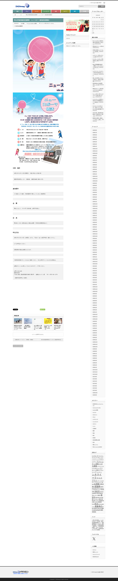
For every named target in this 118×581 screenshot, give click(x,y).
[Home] (15, 14)
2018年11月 (95, 344)
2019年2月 (95, 337)
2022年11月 (95, 233)
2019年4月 (95, 332)
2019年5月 (95, 330)
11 (94, 24)
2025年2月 (95, 171)
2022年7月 (95, 242)
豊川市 (99, 508)
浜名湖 (102, 489)
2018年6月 (95, 355)
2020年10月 (95, 291)
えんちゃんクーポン (97, 407)
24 (92, 28)
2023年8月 (95, 213)
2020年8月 (95, 295)
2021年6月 (95, 272)
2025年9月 (95, 155)
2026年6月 (95, 134)
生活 (56, 11)
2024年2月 (95, 199)
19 (96, 26)
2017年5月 (95, 385)
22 (101, 26)
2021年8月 (95, 268)
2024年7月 (95, 187)
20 (97, 26)
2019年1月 (95, 339)
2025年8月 (95, 157)
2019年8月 (95, 323)
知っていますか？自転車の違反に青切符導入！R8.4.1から (98, 42)
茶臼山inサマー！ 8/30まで (98, 46)
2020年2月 (95, 309)
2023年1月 (95, 229)
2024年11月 (95, 178)
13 (97, 24)
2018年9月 (95, 348)
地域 (17, 11)
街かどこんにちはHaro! (97, 446)
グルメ (27, 11)
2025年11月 (95, 150)
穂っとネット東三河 (97, 499)
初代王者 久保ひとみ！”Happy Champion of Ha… (57, 327)
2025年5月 (95, 164)
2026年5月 (95, 137)
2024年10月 (95, 180)
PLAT (93, 456)
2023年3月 (95, 224)
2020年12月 (95, 286)
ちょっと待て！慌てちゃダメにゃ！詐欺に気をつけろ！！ (98, 95)
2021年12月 (95, 259)
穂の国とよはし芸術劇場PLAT (98, 502)
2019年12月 (95, 314)
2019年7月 (95, 325)
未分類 (94, 437)
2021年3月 (95, 279)
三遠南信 (94, 428)
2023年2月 (95, 226)
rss (104, 3)
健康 (93, 430)
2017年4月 (95, 387)
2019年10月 (95, 318)
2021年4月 (95, 277)
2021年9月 (95, 265)
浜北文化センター (96, 489)
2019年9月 (95, 321)
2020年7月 (95, 298)
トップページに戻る (18, 345)
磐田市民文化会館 (99, 497)
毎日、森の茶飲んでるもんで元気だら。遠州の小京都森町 (98, 79)
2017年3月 (95, 390)
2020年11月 (95, 288)
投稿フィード (95, 551)
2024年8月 (95, 185)
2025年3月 (95, 169)
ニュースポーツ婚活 (32, 23)
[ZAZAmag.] (22, 8)
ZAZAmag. (57, 579)
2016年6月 (95, 394)
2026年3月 (95, 141)
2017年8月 (95, 378)
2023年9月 (95, 210)
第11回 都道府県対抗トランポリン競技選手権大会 (51, 339)
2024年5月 (95, 192)
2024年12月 (95, 176)
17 (92, 26)
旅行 (75, 11)
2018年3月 (95, 362)
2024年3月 (95, 196)
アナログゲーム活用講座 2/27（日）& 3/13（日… (48, 327)
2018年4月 (95, 360)
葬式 (100, 506)
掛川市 (93, 488)
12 (96, 24)
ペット (94, 426)
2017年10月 (95, 374)
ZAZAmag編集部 (19, 26)
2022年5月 (95, 247)
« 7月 (93, 32)
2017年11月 (95, 371)
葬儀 (96, 506)
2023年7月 (95, 215)
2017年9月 (95, 376)
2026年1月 (95, 146)
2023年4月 (95, 222)
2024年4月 (95, 194)
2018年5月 (95, 358)
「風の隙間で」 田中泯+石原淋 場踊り (28, 327)
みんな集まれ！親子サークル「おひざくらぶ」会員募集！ (38, 327)
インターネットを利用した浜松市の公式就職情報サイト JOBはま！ (98, 101)
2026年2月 (95, 143)
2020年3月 (95, 307)
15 (101, 24)
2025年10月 (95, 153)
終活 (96, 504)
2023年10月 (95, 208)
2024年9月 (95, 183)
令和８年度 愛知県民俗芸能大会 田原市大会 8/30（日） (98, 114)
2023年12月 (95, 203)
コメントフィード (96, 554)
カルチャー (95, 414)
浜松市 (97, 491)
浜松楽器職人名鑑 (96, 439)
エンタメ (37, 11)
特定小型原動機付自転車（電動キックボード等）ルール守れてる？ (98, 66)
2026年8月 (95, 130)
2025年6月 (95, 162)
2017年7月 (95, 381)
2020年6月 (95, 300)
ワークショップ (98, 482)
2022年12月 (95, 231)
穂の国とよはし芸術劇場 (97, 500)
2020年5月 (95, 302)
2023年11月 (95, 206)
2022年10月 (95, 236)
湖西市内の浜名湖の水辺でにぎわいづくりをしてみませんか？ (18, 327)
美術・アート (95, 444)
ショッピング (46, 11)
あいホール (97, 456)
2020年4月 (95, 305)
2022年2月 (95, 254)
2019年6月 (95, 328)
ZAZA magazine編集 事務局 (96, 2)
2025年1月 (95, 173)
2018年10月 (95, 346)
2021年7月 (95, 270)
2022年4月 (95, 249)
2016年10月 (95, 392)
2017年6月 (95, 383)
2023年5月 (95, 219)
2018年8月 (95, 351)
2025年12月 (95, 148)
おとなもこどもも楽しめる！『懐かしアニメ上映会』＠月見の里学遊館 (97, 107)
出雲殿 (96, 484)
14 (99, 24)
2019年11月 (95, 316)
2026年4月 (95, 139)
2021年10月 (95, 263)
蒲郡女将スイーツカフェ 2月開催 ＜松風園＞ (24, 339)
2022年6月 (95, 245)
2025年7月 (95, 160)
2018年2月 (95, 364)
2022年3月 (95, 252)
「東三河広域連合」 (96, 520)
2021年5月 (95, 275)
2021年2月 (95, 282)
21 (99, 26)
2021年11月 (95, 261)
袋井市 (96, 508)
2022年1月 (95, 256)
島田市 (102, 486)
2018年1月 (95, 367)
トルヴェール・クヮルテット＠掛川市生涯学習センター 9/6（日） (98, 73)
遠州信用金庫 (96, 510)
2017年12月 (95, 369)
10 (92, 24)
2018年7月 (95, 353)
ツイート (68, 38)
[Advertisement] (57, 5)
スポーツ (65, 11)
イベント (99, 466)
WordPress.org (96, 556)
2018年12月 (95, 341)
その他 (84, 11)
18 (94, 26)
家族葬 (97, 486)
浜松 (93, 491)
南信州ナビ (95, 526)
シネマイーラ (95, 419)
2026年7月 (95, 132)
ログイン (94, 549)
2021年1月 (95, 284)
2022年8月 (95, 240)
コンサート (99, 472)
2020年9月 (95, 293)
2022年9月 (95, 238)
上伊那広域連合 (101, 524)
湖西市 (99, 495)
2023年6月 (95, 217)
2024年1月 (95, 201)
